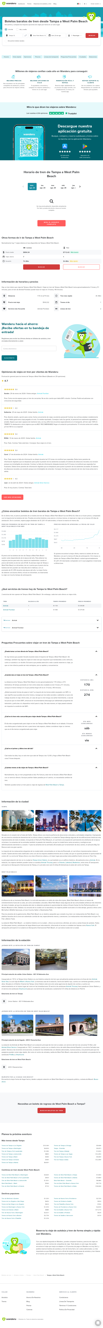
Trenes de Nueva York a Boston (12, 1215)
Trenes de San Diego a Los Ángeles (13, 1204)
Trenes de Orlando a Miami (10, 1210)
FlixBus (11, 1054)
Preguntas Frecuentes (68, 57)
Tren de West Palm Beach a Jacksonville (14, 1180)
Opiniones (27, 57)
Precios (37, 57)
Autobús (5, 1297)
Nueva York (90, 925)
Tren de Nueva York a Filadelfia (11, 1218)
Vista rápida (17, 57)
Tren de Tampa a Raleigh (61, 1151)
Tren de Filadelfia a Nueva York (63, 1204)
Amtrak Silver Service (41, 483)
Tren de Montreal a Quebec (10, 1198)
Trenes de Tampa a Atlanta (10, 1162)
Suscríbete (9, 358)
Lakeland (68, 862)
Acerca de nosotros (33, 1297)
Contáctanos (63, 1297)
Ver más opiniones (12, 497)
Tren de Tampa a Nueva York (63, 1157)
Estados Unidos (19, 1275)
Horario (6, 57)
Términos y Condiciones (67, 1305)
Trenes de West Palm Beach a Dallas (65, 1186)
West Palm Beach (38, 1275)
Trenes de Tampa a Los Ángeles (12, 1145)
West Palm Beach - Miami (9, 1183)
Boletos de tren (6, 1275)
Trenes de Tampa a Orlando (10, 1159)
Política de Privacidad (66, 1309)
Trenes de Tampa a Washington (11, 1148)
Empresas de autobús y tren (42, 4)
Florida (28, 1275)
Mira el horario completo (51, 223)
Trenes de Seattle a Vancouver (63, 1215)
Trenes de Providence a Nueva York (65, 1207)
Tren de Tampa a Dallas (61, 1159)
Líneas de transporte (51, 57)
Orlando (62, 862)
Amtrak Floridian (43, 393)
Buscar (41, 267)
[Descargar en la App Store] (65, 146)
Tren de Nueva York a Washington (12, 1212)
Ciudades (82, 57)
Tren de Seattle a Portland (62, 1212)
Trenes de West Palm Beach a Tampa (65, 1175)
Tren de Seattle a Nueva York (63, 1210)
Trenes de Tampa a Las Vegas (63, 1154)
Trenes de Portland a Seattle (63, 1201)
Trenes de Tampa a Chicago (62, 1145)
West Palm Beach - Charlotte (63, 1180)
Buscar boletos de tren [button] (51, 1110)
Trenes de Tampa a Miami (9, 1157)
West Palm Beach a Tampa (55, 785)
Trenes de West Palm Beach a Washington (15, 1175)
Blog (55, 4)
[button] (79, 4)
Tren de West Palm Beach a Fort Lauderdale (15, 1177)
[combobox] (13, 35)
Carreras (29, 1309)
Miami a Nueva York (27, 981)
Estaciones (93, 57)
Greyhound (23, 989)
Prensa (28, 1305)
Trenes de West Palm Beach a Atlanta (65, 1177)
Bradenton (76, 862)
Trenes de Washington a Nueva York (13, 1207)
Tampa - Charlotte (59, 1148)
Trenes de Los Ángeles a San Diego (13, 1201)
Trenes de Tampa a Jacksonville (11, 1154)
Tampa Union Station (40, 860)
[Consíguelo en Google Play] (85, 146)
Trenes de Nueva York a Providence (65, 1198)
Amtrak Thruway (47, 862)
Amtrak (40, 412)
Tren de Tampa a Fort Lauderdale (12, 1151)
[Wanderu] (9, 4)
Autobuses (21, 4)
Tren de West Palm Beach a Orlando (13, 1186)
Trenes (29, 4)
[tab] (10, 30)
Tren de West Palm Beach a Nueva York (66, 1183)
